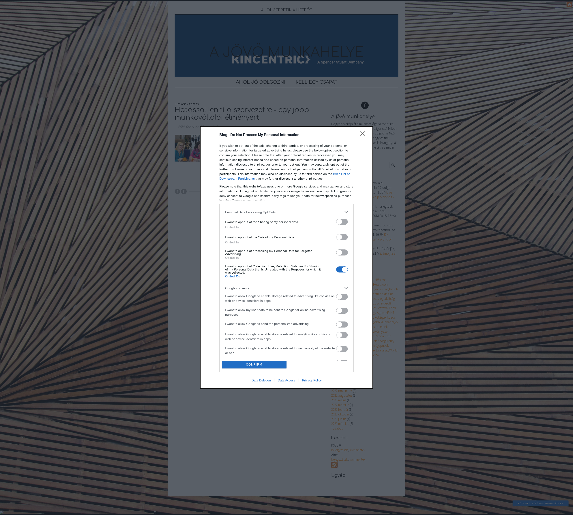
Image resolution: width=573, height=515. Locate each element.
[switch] (342, 222)
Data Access (286, 380)
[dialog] (286, 257)
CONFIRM (254, 364)
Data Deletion (261, 380)
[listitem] (286, 212)
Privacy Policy (312, 380)
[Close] (364, 135)
